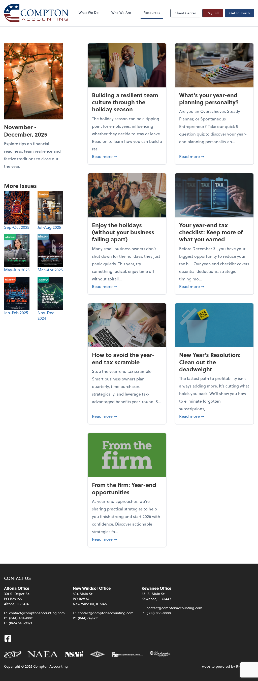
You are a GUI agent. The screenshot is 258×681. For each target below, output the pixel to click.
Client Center (185, 13)
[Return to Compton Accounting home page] (36, 13)
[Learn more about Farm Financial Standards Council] (127, 654)
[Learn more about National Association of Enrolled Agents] (43, 654)
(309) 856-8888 (159, 612)
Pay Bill (213, 13)
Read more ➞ (127, 156)
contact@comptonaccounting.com (37, 612)
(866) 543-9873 (20, 623)
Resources (152, 12)
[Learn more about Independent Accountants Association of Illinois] (97, 654)
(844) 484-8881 (21, 618)
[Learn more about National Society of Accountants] (74, 654)
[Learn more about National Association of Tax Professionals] (12, 654)
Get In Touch (239, 13)
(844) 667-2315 (89, 618)
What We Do (89, 12)
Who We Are (121, 12)
